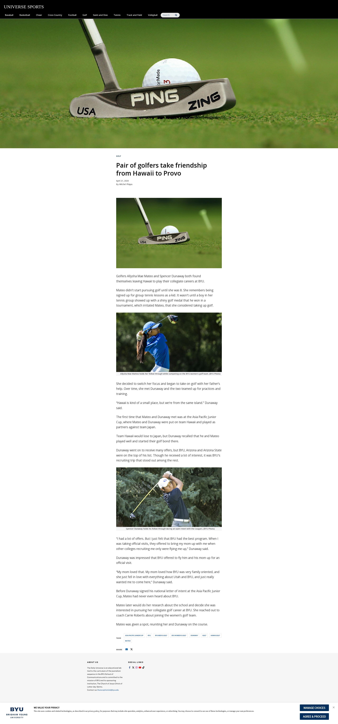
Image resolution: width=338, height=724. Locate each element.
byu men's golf (161, 635)
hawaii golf (215, 635)
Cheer (39, 15)
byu (149, 635)
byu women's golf (179, 635)
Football (72, 15)
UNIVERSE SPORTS (24, 6)
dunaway (194, 635)
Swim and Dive (100, 15)
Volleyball (153, 15)
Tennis (117, 15)
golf (204, 635)
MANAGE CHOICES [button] (314, 708)
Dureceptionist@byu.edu (108, 690)
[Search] (176, 15)
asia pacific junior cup (134, 635)
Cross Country (55, 15)
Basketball (24, 15)
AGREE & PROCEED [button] (314, 716)
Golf (85, 15)
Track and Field (134, 15)
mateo (127, 641)
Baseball (9, 15)
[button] (333, 707)
